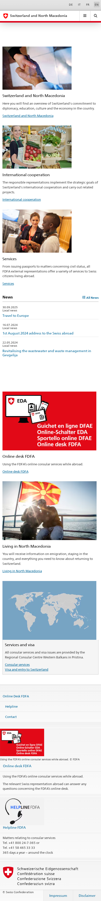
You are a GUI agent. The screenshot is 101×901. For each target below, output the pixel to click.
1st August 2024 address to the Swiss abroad (38, 333)
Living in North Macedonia (22, 571)
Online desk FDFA (15, 471)
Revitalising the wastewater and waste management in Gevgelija (46, 353)
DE (71, 4)
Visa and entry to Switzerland (26, 669)
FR (87, 4)
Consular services (17, 664)
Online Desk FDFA (16, 696)
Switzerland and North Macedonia (27, 116)
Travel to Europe (15, 315)
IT (79, 4)
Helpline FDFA (14, 827)
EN (97, 4)
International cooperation (21, 199)
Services (8, 283)
